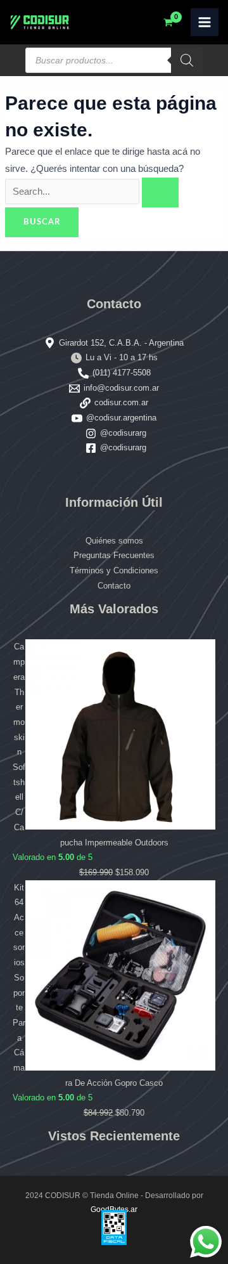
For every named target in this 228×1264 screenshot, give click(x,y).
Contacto (114, 585)
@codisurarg (123, 433)
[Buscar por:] (92, 191)
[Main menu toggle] (204, 22)
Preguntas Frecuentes (114, 555)
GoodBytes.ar (114, 1209)
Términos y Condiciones (114, 570)
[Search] (187, 60)
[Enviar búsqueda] (160, 192)
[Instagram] (91, 433)
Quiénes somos (114, 540)
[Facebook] (91, 448)
